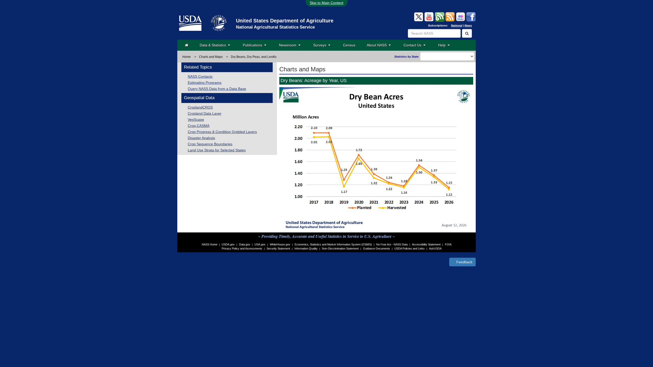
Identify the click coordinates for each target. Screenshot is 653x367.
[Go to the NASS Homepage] (186, 45)
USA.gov (260, 244)
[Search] (467, 33)
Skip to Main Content (326, 3)
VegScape (196, 119)
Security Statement (278, 248)
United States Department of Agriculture (284, 20)
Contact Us (413, 45)
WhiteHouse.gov (280, 244)
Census (349, 45)
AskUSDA (435, 248)
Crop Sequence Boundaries (210, 144)
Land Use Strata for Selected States (217, 150)
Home (186, 57)
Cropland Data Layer (204, 113)
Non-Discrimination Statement (340, 248)
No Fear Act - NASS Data (392, 244)
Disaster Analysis (201, 138)
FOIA (448, 244)
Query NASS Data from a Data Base (217, 89)
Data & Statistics (214, 45)
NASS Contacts (200, 76)
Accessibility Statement (426, 244)
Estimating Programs (204, 83)
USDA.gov (228, 244)
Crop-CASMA (198, 126)
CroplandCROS (200, 107)
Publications (253, 45)
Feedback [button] (463, 262)
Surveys (320, 45)
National (456, 25)
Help (443, 45)
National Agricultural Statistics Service (275, 27)
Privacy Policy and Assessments (242, 248)
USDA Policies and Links (409, 248)
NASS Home (209, 244)
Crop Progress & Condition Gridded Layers (222, 132)
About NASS (378, 45)
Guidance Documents (376, 248)
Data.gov (244, 244)
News (468, 25)
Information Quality (306, 248)
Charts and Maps (211, 57)
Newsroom (288, 45)
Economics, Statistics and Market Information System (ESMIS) (333, 244)
